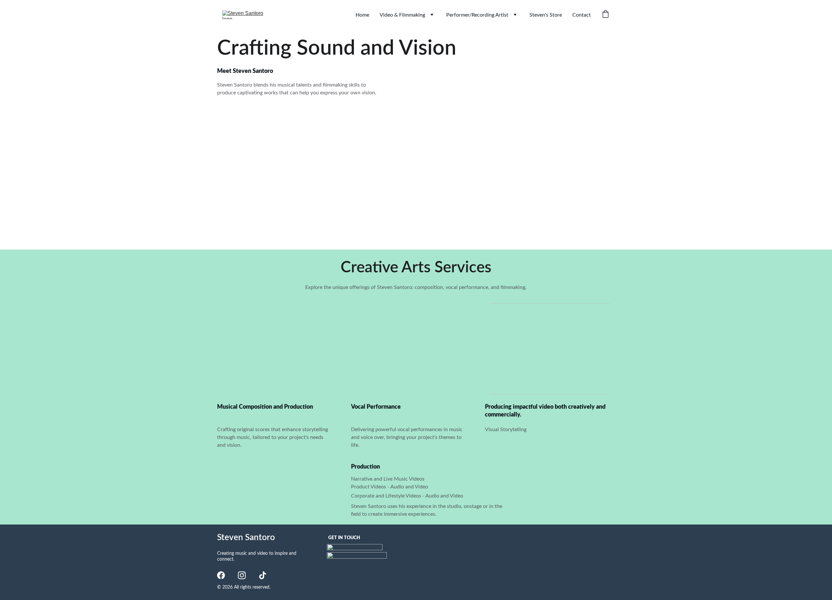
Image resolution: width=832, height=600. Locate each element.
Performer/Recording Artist (477, 15)
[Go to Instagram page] (242, 575)
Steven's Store (545, 15)
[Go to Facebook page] (221, 575)
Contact (581, 15)
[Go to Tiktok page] (262, 575)
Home (362, 15)
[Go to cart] (605, 15)
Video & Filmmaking (402, 15)
